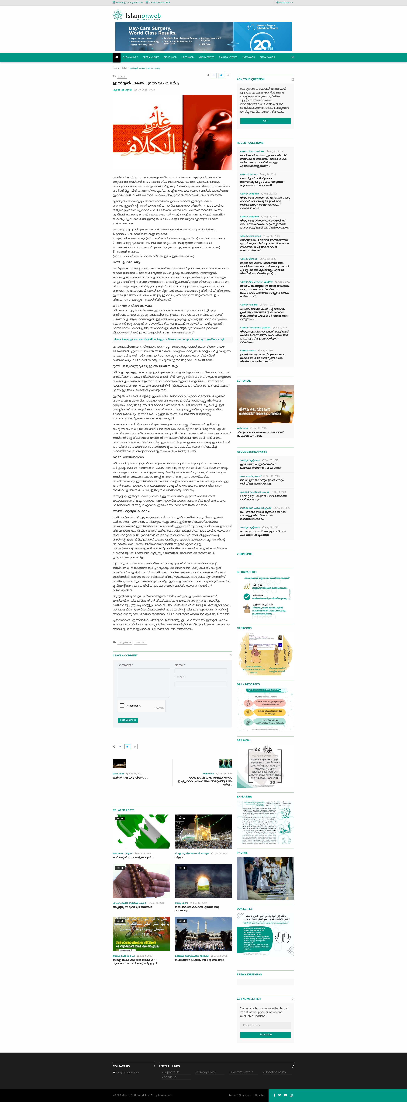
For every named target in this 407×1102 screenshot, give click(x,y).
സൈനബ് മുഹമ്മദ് (250, 476)
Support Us (171, 1072)
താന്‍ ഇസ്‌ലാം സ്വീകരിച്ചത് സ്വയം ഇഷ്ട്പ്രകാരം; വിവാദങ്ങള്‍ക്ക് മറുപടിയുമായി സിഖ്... (205, 781)
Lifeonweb (187, 57)
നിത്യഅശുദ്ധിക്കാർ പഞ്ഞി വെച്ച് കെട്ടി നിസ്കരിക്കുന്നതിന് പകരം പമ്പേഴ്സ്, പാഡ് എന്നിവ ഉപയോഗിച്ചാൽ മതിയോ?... (264, 337)
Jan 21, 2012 (158, 903)
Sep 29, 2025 (272, 460)
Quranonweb (130, 57)
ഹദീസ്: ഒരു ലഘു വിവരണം (130, 778)
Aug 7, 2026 (269, 304)
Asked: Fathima (249, 305)
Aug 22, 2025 (272, 527)
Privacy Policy (206, 1072)
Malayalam (285, 3)
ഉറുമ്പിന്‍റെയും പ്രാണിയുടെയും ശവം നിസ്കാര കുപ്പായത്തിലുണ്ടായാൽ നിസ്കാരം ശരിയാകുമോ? (263, 358)
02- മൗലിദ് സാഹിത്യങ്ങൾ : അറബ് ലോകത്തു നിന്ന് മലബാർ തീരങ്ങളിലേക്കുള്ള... (263, 516)
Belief (124, 68)
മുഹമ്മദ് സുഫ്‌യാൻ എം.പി (254, 492)
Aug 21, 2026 (276, 151)
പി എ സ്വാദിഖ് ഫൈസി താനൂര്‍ (192, 853)
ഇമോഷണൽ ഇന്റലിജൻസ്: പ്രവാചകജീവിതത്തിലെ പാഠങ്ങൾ (261, 466)
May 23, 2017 (144, 853)
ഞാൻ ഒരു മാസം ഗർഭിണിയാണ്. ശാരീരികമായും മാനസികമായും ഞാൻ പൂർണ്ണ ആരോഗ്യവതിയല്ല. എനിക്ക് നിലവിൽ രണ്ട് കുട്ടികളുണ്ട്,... (264, 269)
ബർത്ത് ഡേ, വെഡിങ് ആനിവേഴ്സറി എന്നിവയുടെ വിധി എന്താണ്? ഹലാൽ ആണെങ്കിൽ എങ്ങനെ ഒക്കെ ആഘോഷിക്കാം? (264, 246)
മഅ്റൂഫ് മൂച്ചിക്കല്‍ (250, 460)
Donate (259, 1095)
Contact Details (242, 1072)
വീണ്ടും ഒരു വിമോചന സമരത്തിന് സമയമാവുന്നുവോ (260, 434)
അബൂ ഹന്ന (181, 903)
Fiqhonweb (170, 57)
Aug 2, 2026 (267, 350)
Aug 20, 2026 (269, 174)
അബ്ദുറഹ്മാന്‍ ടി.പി (124, 956)
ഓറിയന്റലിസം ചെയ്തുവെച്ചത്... (133, 858)
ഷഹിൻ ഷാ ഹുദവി (122, 90)
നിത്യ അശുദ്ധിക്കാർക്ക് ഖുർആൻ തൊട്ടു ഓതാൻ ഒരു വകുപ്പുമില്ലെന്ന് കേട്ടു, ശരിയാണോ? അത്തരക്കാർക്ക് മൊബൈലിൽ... (265, 203)
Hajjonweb (248, 57)
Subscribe (265, 1034)
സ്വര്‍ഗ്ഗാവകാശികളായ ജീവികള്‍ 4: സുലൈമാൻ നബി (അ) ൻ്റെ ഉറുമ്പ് (135, 962)
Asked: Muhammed (250, 236)
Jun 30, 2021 (225, 773)
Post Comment (128, 720)
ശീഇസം (180, 858)
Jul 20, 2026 (146, 956)
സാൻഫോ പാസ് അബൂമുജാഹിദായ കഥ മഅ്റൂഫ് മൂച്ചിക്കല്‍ (263, 533)
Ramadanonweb (228, 57)
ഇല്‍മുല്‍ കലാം (125, 643)
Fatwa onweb (267, 57)
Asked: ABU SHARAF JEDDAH (256, 282)
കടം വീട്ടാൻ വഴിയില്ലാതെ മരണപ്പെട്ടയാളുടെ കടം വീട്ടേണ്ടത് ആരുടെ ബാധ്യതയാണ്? (261, 182)
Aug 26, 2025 (283, 508)
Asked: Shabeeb (249, 194)
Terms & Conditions (240, 1095)
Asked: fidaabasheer (252, 151)
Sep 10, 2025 (273, 476)
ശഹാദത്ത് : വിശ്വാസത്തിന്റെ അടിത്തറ (199, 960)
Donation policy (275, 1072)
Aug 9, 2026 (284, 282)
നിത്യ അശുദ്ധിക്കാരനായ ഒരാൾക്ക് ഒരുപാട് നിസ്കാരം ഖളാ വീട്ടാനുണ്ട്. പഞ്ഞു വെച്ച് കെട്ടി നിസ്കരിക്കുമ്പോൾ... (265, 224)
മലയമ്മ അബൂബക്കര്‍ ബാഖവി (192, 956)
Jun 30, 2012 (220, 853)
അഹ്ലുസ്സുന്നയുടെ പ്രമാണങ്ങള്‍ (132, 907)
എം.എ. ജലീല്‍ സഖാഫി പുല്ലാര (129, 903)
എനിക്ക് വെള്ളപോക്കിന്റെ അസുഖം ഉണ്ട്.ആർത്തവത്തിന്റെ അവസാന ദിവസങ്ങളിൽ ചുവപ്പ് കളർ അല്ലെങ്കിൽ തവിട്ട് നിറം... (264, 314)
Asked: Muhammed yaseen (255, 328)
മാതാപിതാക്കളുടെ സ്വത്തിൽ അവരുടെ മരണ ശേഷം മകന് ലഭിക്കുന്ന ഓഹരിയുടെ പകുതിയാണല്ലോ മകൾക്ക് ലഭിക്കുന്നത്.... (265, 291)
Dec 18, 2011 (220, 956)
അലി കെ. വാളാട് (122, 853)
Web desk (118, 774)
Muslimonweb (206, 57)
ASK (265, 121)
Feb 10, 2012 (200, 903)
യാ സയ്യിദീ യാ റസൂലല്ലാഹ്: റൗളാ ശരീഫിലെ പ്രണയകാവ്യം (262, 482)
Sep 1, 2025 (280, 492)
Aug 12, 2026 (269, 259)
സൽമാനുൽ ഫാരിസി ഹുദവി (255, 508)
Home (116, 68)
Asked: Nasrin (248, 351)
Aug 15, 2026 (273, 236)
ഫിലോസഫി (140, 643)
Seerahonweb (151, 57)
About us (170, 1077)
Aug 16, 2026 (270, 193)
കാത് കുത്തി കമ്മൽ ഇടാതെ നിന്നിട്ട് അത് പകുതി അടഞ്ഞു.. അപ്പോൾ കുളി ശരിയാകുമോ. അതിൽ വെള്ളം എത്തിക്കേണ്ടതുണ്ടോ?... (263, 161)
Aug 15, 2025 (260, 428)
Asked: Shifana (248, 259)
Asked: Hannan (248, 174)
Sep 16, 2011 (135, 773)
